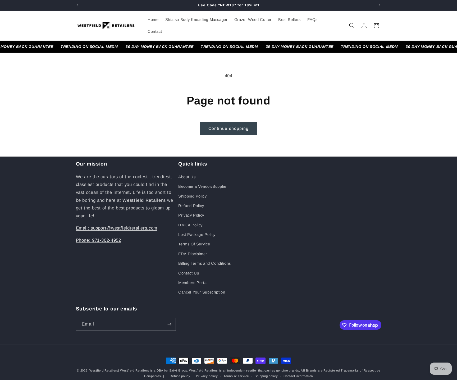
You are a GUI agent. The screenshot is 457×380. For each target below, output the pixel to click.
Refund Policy (191, 206)
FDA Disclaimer (192, 254)
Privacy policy (207, 376)
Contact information (298, 376)
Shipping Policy (192, 196)
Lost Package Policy (197, 234)
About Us (186, 177)
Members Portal (193, 283)
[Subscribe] (169, 324)
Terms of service (236, 376)
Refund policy (180, 376)
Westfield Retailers (103, 370)
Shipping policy (266, 376)
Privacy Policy (191, 215)
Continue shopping (228, 128)
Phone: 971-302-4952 (98, 240)
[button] (352, 26)
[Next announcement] (379, 5)
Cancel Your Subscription (201, 292)
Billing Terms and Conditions (204, 263)
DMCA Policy (190, 225)
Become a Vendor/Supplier (203, 186)
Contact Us (188, 273)
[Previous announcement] (77, 5)
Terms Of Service (194, 244)
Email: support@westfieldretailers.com (116, 228)
